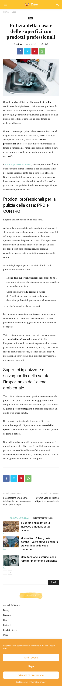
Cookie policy (22, 682)
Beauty (6, 610)
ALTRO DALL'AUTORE (42, 518)
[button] (5, 4)
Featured (7, 625)
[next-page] (10, 573)
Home (6, 12)
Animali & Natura (11, 605)
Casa (14, 12)
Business (7, 615)
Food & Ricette (10, 630)
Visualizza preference (31, 675)
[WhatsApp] (42, 51)
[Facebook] (20, 51)
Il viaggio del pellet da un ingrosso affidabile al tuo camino (36, 526)
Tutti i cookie (31, 657)
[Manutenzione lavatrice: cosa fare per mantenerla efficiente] (11, 560)
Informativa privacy (38, 682)
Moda (5, 635)
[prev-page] (5, 573)
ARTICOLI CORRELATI (19, 518)
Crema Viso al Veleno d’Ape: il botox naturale (47, 499)
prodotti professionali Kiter (18, 164)
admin (19, 44)
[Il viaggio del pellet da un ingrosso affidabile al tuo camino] (11, 526)
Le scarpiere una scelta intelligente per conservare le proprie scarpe (17, 501)
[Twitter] (27, 51)
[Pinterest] (34, 51)
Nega (31, 666)
